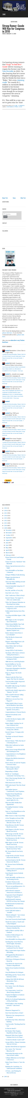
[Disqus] (14, 131)
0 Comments (21, 105)
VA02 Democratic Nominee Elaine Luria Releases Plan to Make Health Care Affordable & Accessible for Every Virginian (13, 368)
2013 (5, 518)
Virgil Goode (18, 106)
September (9, 537)
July (7, 542)
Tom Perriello (7, 71)
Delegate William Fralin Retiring (15, 575)
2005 (5, 1076)
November (9, 532)
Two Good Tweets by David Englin (15, 919)
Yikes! (7, 1008)
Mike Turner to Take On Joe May (15, 815)
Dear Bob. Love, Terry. (12, 593)
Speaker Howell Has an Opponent (15, 1046)
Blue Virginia (19, 1089)
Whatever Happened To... (13, 1010)
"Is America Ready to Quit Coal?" (15, 1040)
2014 (5, 515)
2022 (5, 508)
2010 (5, 525)
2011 (5, 523)
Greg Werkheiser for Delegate (14, 972)
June (7, 545)
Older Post (23, 198)
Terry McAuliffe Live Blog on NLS (15, 939)
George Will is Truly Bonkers (14, 650)
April (7, 550)
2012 (5, 520)
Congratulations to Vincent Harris (15, 712)
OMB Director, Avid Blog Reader (14, 661)
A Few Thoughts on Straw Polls (14, 818)
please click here (7, 333)
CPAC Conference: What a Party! (15, 595)
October (8, 535)
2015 (5, 513)
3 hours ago (16, 398)
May (7, 547)
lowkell (7, 350)
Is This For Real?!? (10, 1028)
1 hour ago (20, 370)
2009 (5, 528)
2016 (5, 510)
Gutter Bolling (9, 983)
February (8, 555)
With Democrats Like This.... (13, 782)
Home (4, 14)
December (9, 530)
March (8, 552)
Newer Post (5, 198)
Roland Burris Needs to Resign (14, 908)
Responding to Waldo (11, 771)
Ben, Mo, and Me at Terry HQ (14, 590)
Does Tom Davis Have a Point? (14, 1013)
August (8, 540)
